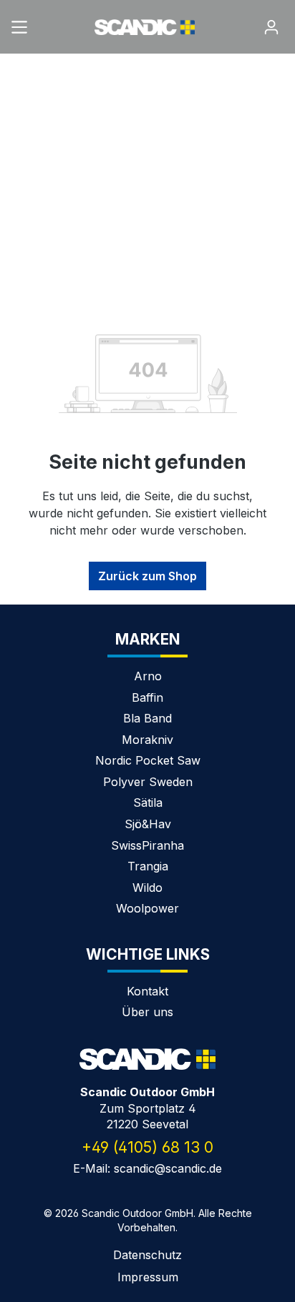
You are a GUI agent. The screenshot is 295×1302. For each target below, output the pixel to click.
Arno (148, 676)
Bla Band (147, 718)
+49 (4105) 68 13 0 (147, 1147)
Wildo (147, 887)
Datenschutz (147, 1255)
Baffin (147, 697)
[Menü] (19, 22)
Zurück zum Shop (147, 576)
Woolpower (147, 908)
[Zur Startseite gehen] (145, 26)
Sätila (148, 802)
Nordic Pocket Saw (147, 760)
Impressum (147, 1277)
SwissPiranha (147, 845)
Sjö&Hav (148, 824)
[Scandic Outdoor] (147, 1059)
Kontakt (147, 991)
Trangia (147, 866)
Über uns (147, 1012)
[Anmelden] (271, 22)
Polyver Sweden (148, 782)
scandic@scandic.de (168, 1168)
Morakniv (147, 739)
